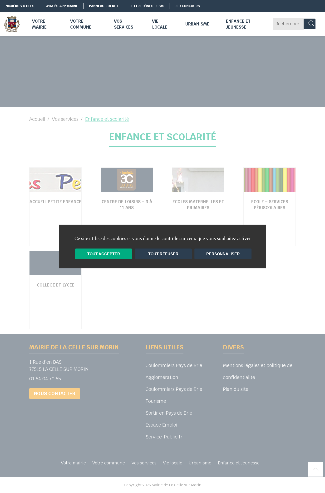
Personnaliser (223, 254)
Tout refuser (163, 254)
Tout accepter (103, 254)
